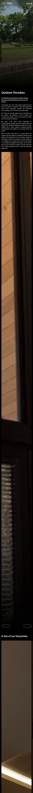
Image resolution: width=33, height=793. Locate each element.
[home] (7, 3)
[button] (29, 3)
